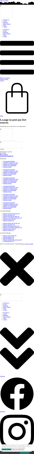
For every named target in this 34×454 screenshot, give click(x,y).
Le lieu (5, 21)
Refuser (9, 449)
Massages (5, 22)
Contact (5, 26)
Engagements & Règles (9, 161)
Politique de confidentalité (9, 165)
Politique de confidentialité (18, 449)
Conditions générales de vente (10, 162)
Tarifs (4, 25)
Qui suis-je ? (6, 19)
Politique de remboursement (10, 164)
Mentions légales (7, 167)
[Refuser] (2, 451)
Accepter (4, 449)
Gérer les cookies (29, 244)
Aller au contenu (4, 0)
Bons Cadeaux (7, 24)
